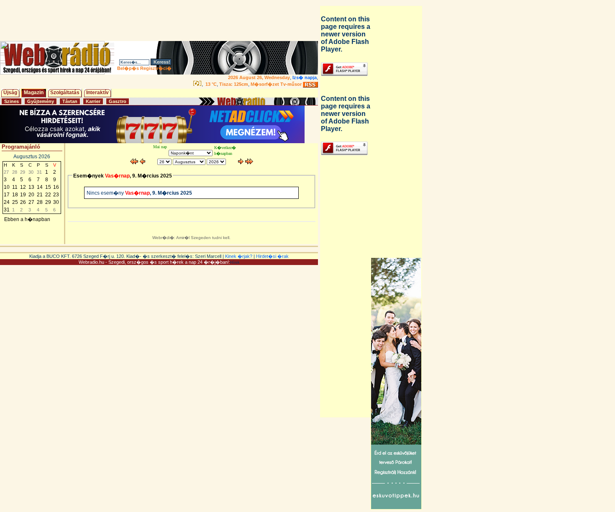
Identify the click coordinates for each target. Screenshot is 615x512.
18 (15, 195)
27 (31, 202)
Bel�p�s (128, 68)
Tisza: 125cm (233, 84)
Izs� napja (304, 77)
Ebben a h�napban (27, 219)
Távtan (69, 101)
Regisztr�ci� (156, 68)
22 (48, 195)
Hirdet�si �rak (272, 256)
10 (7, 187)
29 (48, 202)
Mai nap (160, 146)
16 (56, 187)
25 (15, 202)
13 (31, 187)
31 (7, 210)
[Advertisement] (160, 20)
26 (23, 202)
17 (7, 195)
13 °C (210, 84)
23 (56, 195)
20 (31, 195)
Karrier (93, 101)
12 (23, 187)
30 (56, 202)
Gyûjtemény (40, 101)
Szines (11, 101)
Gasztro (117, 101)
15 (48, 187)
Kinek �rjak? (238, 256)
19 (23, 195)
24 (7, 202)
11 (15, 187)
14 (40, 187)
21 (40, 195)
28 (40, 202)
